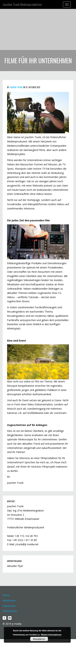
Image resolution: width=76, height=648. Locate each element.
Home (6, 595)
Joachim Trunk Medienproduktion (22, 4)
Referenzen (9, 600)
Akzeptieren (39, 639)
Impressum (9, 605)
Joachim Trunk (16, 87)
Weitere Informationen (51, 634)
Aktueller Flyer (15, 566)
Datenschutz (10, 611)
